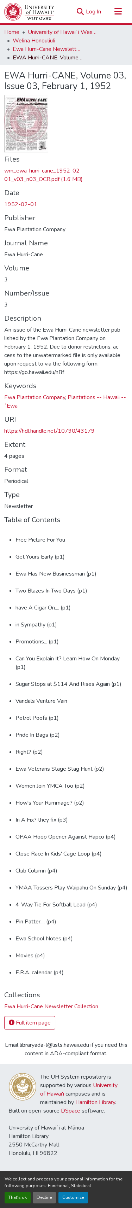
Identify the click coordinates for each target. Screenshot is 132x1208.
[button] (29, 12)
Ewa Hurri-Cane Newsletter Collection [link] (48, 49)
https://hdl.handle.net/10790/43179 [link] (49, 431)
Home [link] (11, 32)
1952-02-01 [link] (20, 204)
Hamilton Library (95, 1102)
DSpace (70, 1111)
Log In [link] (93, 12)
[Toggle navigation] (118, 11)
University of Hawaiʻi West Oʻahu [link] (63, 32)
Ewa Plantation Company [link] (34, 397)
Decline (44, 1197)
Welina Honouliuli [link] (34, 41)
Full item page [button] (32, 1023)
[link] (66, 175)
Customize (73, 1197)
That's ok (17, 1197)
